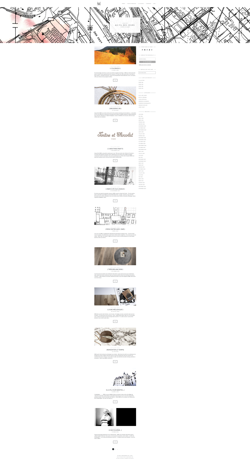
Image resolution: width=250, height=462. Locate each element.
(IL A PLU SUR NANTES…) (115, 390)
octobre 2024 (142, 141)
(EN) (154, 3)
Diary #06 (141, 82)
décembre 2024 (142, 137)
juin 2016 (141, 174)
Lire (115, 80)
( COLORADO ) (115, 68)
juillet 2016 (142, 172)
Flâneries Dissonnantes (145, 103)
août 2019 (141, 151)
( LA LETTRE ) (142, 80)
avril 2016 (141, 178)
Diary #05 (141, 84)
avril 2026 (141, 118)
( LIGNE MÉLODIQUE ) (115, 309)
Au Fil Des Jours (115, 66)
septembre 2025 (142, 129)
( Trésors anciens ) (115, 269)
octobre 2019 (142, 147)
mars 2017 (141, 165)
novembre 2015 (142, 188)
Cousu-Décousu (143, 99)
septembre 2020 (142, 145)
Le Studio (141, 3)
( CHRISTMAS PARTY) (115, 149)
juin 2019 (141, 155)
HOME (123, 3)
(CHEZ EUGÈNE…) (115, 430)
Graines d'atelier (143, 105)
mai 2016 (141, 176)
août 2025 (141, 131)
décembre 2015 (142, 186)
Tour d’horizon (131, 3)
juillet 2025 (142, 133)
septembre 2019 (142, 149)
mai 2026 (141, 116)
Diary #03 (141, 88)
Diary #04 (141, 86)
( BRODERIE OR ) (115, 108)
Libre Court (142, 107)
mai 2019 (141, 157)
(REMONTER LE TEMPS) (115, 350)
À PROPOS (148, 3)
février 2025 (142, 135)
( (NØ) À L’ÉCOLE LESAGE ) (115, 189)
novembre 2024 (142, 139)
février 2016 (142, 182)
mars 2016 (141, 180)
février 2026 (142, 122)
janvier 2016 (142, 184)
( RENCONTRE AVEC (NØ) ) (115, 229)
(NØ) (122, 455)
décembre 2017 (142, 159)
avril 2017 (141, 163)
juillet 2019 (142, 153)
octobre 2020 (142, 143)
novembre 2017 (142, 161)
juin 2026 (141, 114)
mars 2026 (141, 120)
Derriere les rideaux (144, 101)
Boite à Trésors (143, 97)
